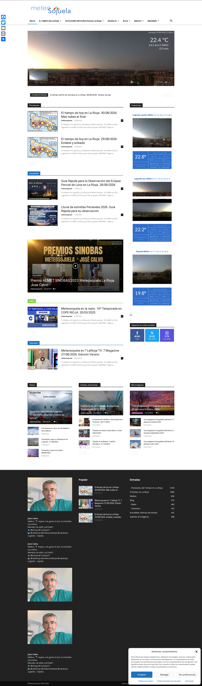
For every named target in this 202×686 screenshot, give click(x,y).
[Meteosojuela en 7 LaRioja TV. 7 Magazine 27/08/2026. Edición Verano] (43, 359)
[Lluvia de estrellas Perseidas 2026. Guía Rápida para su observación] (43, 215)
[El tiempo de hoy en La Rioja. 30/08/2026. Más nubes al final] (43, 121)
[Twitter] (3, 22)
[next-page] (33, 163)
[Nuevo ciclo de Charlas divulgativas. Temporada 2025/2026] (101, 403)
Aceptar (142, 674)
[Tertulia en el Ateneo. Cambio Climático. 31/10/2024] (84, 444)
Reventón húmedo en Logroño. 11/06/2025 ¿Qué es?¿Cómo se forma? (47, 415)
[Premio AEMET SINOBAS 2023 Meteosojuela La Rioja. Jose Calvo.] (75, 265)
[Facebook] (3, 17)
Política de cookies (145, 681)
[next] (170, 95)
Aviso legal (189, 681)
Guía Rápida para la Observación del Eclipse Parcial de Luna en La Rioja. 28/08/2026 (87, 95)
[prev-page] (29, 163)
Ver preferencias (187, 674)
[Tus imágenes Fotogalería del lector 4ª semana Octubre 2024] (152, 403)
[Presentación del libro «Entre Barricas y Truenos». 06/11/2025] (84, 422)
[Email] (3, 28)
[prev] (166, 95)
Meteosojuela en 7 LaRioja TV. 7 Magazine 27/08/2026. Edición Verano (108, 503)
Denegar (164, 674)
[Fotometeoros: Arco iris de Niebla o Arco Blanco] (33, 431)
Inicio (32, 21)
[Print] (3, 33)
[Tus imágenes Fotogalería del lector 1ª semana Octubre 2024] (135, 422)
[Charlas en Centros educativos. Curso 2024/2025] (84, 433)
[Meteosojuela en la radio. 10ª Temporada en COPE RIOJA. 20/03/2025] (43, 317)
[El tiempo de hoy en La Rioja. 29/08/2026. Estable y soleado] (43, 147)
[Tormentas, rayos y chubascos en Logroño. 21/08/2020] (33, 442)
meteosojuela (66, 120)
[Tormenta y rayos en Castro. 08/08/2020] (33, 453)
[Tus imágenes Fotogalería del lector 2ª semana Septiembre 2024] (135, 433)
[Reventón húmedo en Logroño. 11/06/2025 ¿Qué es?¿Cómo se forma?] (50, 407)
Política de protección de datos (169, 681)
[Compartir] (3, 39)
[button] (196, 651)
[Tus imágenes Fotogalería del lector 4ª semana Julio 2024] (135, 444)
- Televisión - (37, 275)
